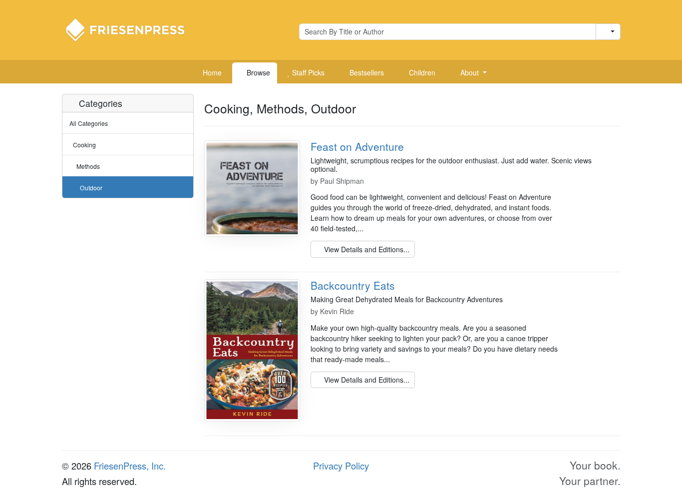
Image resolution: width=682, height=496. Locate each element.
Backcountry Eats (353, 285)
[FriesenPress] (132, 29)
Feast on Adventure (357, 146)
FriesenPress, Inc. (130, 465)
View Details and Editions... (365, 249)
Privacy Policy (341, 465)
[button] (470, 72)
